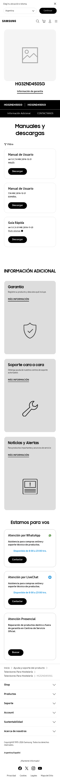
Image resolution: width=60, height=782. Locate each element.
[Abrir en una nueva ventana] (20, 768)
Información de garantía (30, 91)
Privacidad (11, 776)
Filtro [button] (10, 144)
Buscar (16, 652)
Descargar (17, 171)
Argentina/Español (12, 753)
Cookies (23, 776)
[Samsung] (8, 21)
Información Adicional (19, 113)
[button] (30, 684)
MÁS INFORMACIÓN (18, 299)
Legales (34, 776)
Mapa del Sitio (47, 776)
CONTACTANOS (45, 113)
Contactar (17, 559)
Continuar (48, 10)
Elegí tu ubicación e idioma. (15, 4)
